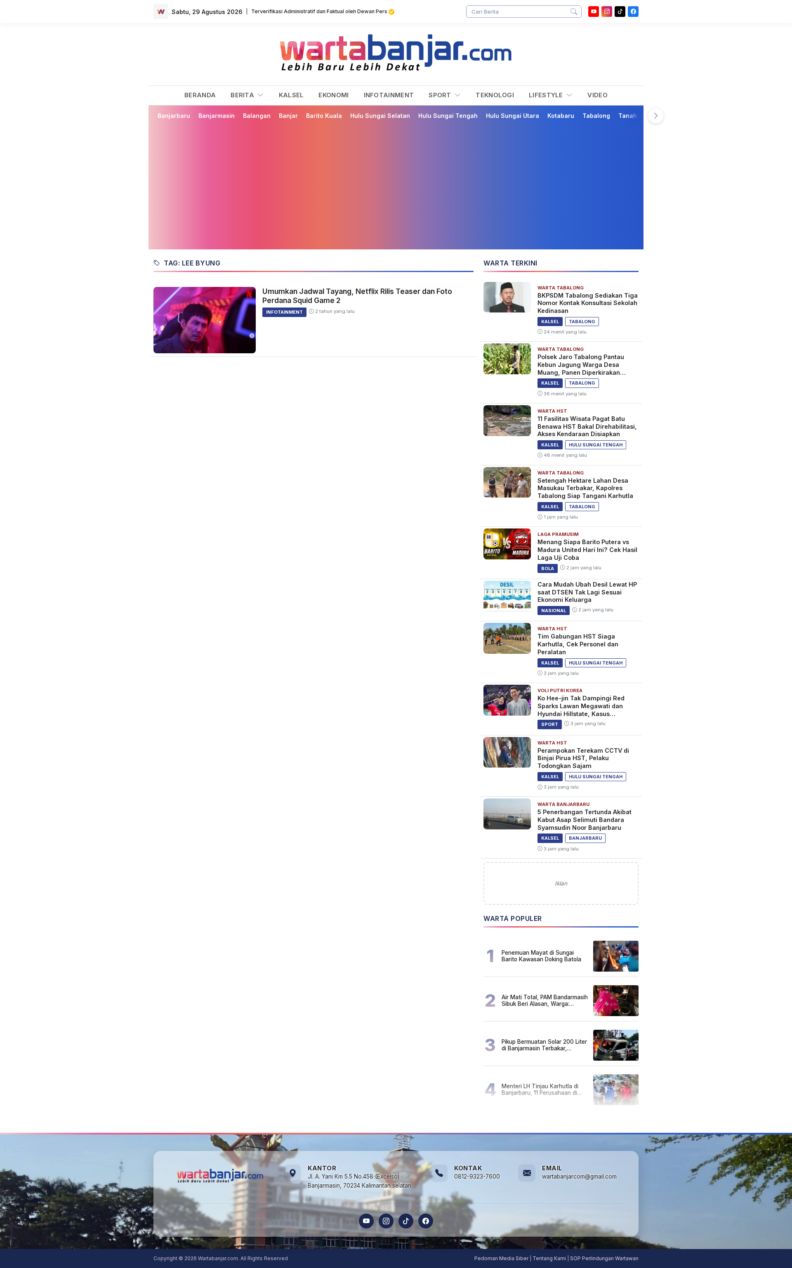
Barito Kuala (324, 115)
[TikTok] (405, 1221)
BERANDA (200, 95)
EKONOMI (333, 95)
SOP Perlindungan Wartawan (604, 1258)
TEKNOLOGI (495, 95)
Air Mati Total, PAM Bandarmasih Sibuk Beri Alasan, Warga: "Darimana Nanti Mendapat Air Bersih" (545, 1000)
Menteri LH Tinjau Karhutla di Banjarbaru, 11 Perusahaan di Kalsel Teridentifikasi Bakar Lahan (540, 1089)
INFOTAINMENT (389, 95)
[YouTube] (593, 11)
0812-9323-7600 (477, 1176)
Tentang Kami (549, 1258)
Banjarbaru (174, 115)
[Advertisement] (400, 184)
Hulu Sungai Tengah (448, 115)
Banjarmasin (216, 115)
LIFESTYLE (547, 95)
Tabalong (596, 115)
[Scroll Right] (655, 115)
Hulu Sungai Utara (512, 115)
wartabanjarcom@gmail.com (579, 1176)
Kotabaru (560, 115)
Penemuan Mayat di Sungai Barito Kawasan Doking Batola (541, 956)
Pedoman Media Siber (501, 1258)
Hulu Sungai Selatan (380, 115)
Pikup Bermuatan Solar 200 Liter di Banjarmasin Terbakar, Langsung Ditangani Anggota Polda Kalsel (544, 1045)
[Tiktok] (620, 11)
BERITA (243, 95)
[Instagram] (606, 11)
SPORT (441, 95)
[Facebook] (633, 11)
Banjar (288, 115)
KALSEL (291, 95)
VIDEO (597, 95)
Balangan (257, 115)
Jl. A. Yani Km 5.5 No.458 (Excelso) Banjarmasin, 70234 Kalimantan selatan (359, 1181)
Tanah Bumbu (638, 115)
